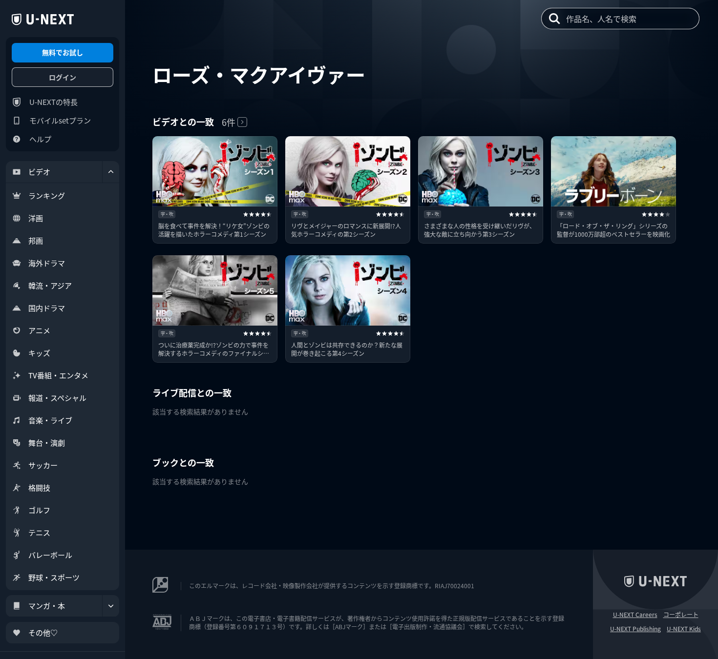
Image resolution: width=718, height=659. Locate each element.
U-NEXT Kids (684, 629)
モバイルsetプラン (60, 120)
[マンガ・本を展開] (111, 606)
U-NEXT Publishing (635, 629)
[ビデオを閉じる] (111, 172)
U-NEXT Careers (635, 614)
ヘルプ (40, 139)
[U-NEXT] (43, 19)
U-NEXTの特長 (53, 102)
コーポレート (680, 614)
